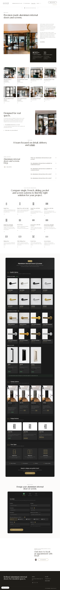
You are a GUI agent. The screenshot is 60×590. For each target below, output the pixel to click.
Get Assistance (42, 41)
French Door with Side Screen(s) (35, 225)
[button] (22, 8)
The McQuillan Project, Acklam (9, 99)
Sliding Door (6, 241)
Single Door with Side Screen (35, 209)
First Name (11, 503)
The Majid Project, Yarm (49, 98)
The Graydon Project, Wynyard (22, 99)
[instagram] (33, 583)
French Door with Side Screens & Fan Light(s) (49, 225)
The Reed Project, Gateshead (8, 80)
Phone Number (12, 512)
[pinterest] (37, 583)
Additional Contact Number (35, 512)
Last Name (32, 503)
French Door (20, 224)
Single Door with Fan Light (23, 208)
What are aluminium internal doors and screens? (41, 158)
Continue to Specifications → (16, 529)
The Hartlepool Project (36, 98)
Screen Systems (47, 241)
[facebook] (35, 583)
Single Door (6, 208)
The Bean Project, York (49, 79)
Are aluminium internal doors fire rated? (41, 174)
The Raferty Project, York (36, 79)
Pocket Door (33, 241)
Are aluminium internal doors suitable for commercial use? (41, 169)
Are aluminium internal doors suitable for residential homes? (41, 164)
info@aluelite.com (48, 578)
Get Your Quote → (30, 473)
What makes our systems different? (11, 130)
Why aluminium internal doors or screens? (12, 124)
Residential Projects (7, 82)
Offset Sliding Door (21, 241)
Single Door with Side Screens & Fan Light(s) (8, 225)
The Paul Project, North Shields (22, 80)
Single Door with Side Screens (48, 209)
